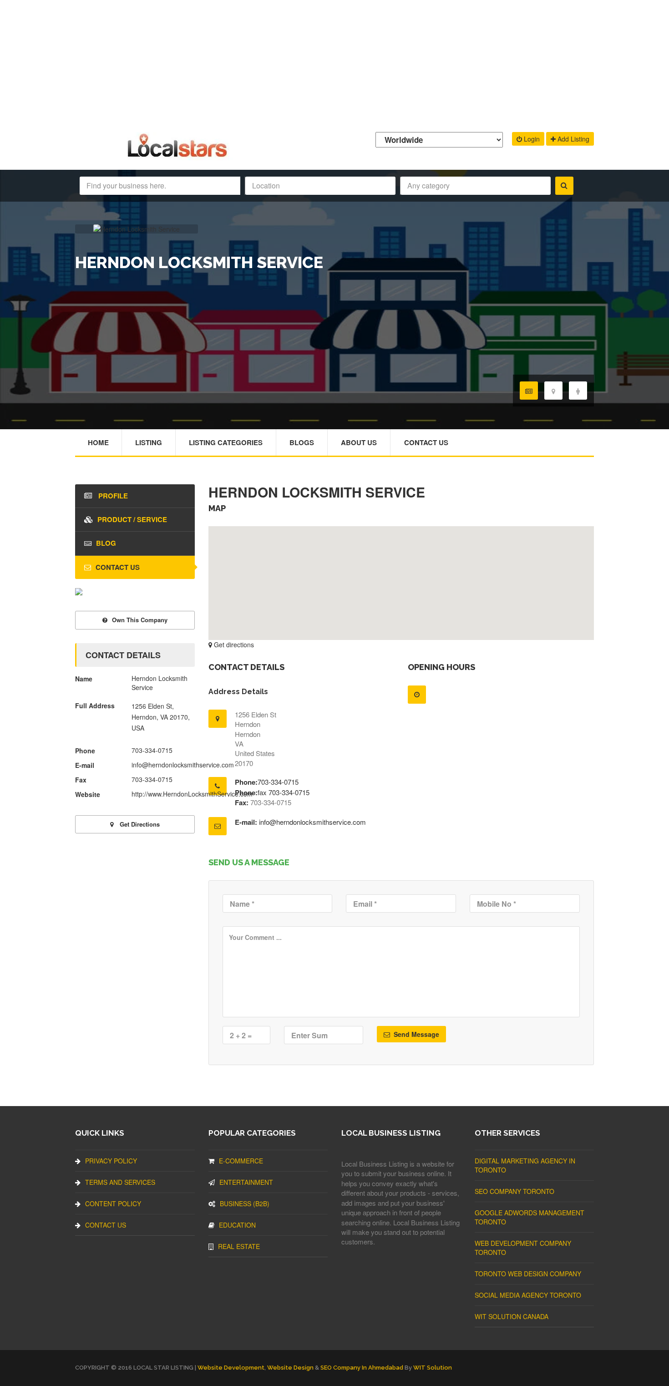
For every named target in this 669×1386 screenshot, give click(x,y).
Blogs (301, 442)
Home (98, 442)
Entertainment (246, 1182)
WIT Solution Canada (511, 1316)
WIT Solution (432, 1367)
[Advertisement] (334, 63)
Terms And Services (120, 1182)
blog (106, 543)
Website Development (231, 1367)
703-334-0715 (278, 782)
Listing (148, 442)
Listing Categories (226, 442)
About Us (359, 442)
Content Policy (113, 1203)
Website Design (290, 1367)
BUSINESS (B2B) (244, 1203)
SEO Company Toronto (514, 1191)
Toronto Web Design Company (528, 1273)
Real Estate (239, 1246)
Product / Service (132, 519)
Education (237, 1224)
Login (531, 138)
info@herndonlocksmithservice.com (312, 822)
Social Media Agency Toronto (528, 1295)
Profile (112, 496)
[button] (400, 577)
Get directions (233, 644)
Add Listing (572, 138)
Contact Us (426, 442)
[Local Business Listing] (179, 156)
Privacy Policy (111, 1160)
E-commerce (241, 1160)
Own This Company (139, 619)
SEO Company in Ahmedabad (361, 1367)
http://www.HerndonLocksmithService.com (192, 793)
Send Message (415, 1034)
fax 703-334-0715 (283, 792)
